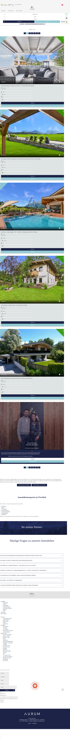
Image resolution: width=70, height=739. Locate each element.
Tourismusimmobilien (5, 511)
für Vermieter (5, 629)
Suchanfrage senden (24, 485)
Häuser (2, 507)
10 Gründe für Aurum (7, 618)
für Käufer (5, 627)
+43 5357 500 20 (24, 721)
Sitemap (2, 700)
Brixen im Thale (6, 637)
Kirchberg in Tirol (6, 645)
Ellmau (4, 638)
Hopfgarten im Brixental (8, 642)
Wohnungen (3, 506)
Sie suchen (10, 4)
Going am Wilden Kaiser (8, 641)
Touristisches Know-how (8, 630)
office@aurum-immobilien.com (38, 721)
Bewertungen (5, 621)
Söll (4, 653)
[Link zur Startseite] (32, 714)
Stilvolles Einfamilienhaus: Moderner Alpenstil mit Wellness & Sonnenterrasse (16, 378)
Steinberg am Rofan (7, 657)
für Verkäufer (5, 626)
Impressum (2, 693)
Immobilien (2, 4)
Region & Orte (19, 10)
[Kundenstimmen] (66, 22)
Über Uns (3, 10)
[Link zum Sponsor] (32, 594)
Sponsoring (5, 623)
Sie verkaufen (18, 4)
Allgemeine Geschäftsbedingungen (9, 697)
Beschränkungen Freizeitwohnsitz (9, 698)
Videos (4, 622)
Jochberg (5, 644)
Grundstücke (4, 509)
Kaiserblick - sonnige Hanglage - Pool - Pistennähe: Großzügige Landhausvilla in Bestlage (19, 232)
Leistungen (10, 10)
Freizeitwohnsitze (5, 510)
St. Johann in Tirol (6, 655)
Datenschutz (3, 695)
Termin (32, 459)
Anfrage (32, 105)
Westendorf (5, 659)
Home (29, 723)
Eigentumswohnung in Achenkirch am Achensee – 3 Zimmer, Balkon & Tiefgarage (17, 85)
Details (32, 103)
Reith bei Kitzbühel (7, 651)
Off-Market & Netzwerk (39, 485)
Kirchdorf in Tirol (6, 646)
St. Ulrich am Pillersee (7, 656)
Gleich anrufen (32, 461)
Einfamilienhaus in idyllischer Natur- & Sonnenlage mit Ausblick (14, 305)
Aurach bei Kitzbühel (7, 634)
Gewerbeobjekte (4, 513)
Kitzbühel (5, 648)
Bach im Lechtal (6, 636)
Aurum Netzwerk (6, 632)
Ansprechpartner (6, 619)
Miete (4, 610)
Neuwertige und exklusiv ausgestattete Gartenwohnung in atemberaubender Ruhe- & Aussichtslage (20, 158)
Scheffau (5, 652)
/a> (0, 450)
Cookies (2, 702)
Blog (1, 692)
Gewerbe (5, 609)
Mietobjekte (3, 514)
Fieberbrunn (5, 640)
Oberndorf (5, 649)
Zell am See (5, 660)
